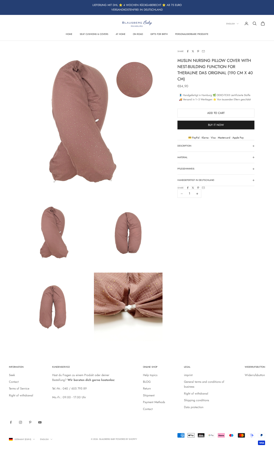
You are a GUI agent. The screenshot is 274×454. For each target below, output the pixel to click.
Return (147, 388)
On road (138, 34)
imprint (188, 375)
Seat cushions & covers (94, 34)
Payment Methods (154, 402)
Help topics (150, 375)
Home (69, 34)
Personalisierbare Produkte (191, 34)
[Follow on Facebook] (11, 422)
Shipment (149, 395)
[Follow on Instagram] (20, 422)
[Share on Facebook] (187, 51)
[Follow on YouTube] (40, 422)
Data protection (193, 407)
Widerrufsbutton (255, 375)
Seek (12, 375)
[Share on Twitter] (192, 51)
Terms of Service (19, 388)
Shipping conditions (196, 400)
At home (120, 34)
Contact (14, 382)
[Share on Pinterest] (198, 51)
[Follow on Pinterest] (30, 422)
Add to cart (216, 113)
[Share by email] (203, 51)
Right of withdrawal (21, 395)
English (230, 23)
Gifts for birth (159, 34)
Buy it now (216, 125)
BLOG (147, 382)
